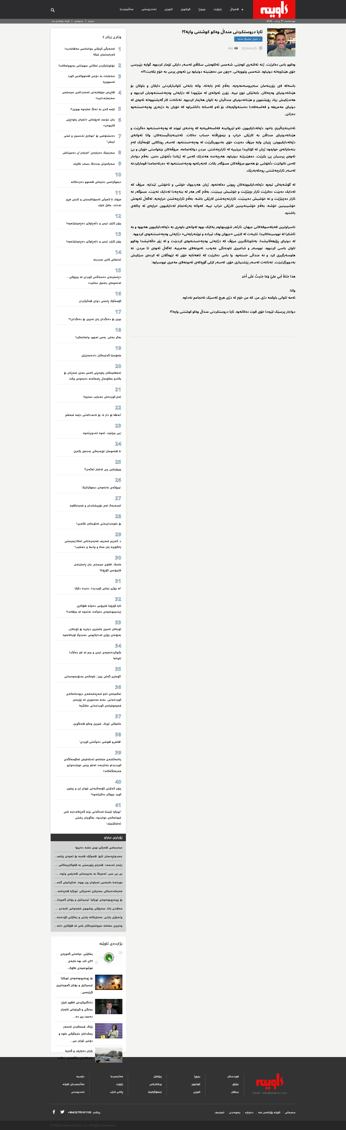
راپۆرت (217, 9)
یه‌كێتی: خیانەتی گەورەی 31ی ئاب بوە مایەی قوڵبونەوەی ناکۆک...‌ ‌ (76, 961)
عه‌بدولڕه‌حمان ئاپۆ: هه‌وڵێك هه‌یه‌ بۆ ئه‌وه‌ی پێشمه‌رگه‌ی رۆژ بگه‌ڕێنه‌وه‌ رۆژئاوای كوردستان (63, 856)
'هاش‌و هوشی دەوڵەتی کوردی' (100, 742)
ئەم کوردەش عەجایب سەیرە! (102, 396)
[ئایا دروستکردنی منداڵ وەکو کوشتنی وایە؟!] (281, 42)
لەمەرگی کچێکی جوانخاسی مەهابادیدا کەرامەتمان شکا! (90, 51)
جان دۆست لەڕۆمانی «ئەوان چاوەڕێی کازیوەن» (90, 122)
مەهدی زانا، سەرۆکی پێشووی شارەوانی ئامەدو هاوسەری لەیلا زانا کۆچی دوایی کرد (66, 908)
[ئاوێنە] (274, 9)
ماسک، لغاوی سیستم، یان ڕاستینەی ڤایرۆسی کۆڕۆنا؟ (97, 567)
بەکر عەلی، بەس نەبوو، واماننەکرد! (98, 337)
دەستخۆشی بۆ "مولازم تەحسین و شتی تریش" (89, 138)
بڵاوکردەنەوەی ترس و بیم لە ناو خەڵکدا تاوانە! (95, 655)
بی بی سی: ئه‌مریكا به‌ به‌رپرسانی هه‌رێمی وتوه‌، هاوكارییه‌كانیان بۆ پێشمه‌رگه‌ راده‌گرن (65, 873)
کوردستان (233, 1076)
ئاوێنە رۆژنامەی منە (60, 21)
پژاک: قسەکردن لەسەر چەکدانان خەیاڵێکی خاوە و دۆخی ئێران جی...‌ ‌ (76, 1033)
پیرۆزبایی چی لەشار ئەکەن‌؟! (102, 469)
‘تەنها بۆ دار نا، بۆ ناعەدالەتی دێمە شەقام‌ (93, 415)
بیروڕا (201, 9)
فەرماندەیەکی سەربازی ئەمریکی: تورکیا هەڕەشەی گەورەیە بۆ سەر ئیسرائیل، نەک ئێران (64, 891)
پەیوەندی (78, 21)
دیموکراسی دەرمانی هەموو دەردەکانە (96, 182)
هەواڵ (234, 9)
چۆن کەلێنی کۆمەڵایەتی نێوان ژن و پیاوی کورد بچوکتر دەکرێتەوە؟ (94, 791)
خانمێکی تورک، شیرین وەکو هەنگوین (97, 723)
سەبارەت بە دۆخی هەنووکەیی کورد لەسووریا (91, 79)
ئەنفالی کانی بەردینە (107, 259)
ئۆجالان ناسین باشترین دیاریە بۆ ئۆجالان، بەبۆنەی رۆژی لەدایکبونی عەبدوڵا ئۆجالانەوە (92, 632)
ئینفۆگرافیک (155, 1092)
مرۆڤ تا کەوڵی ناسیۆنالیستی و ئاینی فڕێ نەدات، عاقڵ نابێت (93, 202)
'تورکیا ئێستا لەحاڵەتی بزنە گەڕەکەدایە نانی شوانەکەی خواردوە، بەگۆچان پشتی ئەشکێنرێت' (92, 817)
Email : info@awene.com (270, 1093)
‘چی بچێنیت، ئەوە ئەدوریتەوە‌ (102, 433)
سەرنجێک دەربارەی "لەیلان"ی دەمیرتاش (89, 152)
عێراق (235, 1084)
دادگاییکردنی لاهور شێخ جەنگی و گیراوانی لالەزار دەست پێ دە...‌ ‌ (77, 1009)
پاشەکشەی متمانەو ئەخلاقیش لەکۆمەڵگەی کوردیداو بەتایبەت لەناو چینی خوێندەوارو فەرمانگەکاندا (92, 765)
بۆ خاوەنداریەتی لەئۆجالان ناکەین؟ (98, 523)
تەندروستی (149, 9)
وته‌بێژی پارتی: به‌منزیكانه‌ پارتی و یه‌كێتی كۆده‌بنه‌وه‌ (87, 917)
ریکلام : (84, 1112)
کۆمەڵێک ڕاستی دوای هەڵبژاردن (100, 301)
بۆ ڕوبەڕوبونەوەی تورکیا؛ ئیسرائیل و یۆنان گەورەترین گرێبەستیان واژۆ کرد (73, 899)
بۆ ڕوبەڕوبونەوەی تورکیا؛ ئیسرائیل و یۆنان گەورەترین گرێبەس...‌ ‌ (74, 985)
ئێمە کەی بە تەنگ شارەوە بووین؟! (92, 109)
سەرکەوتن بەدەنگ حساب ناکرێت (94, 163)
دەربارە (91, 21)
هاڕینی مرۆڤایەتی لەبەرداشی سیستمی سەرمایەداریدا (88, 95)
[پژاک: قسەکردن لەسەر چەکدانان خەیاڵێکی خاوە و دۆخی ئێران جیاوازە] (108, 1030)
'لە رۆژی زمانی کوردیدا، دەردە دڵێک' (97, 588)
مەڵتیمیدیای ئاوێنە (73, 1084)
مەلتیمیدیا (117, 1076)
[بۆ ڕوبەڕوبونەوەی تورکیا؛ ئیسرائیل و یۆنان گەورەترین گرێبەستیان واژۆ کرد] (108, 982)
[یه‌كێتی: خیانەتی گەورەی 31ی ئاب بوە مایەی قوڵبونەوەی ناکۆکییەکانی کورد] (108, 958)
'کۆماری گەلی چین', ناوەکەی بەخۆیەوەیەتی (92, 676)
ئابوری (169, 9)
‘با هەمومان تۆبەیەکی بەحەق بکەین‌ (97, 451)
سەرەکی (290, 1112)
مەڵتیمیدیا (126, 9)
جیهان (235, 1092)
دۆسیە (80, 1076)
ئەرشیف (219, 1112)
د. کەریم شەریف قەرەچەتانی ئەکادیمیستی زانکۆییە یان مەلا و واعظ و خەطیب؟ (92, 544)
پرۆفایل (157, 1076)
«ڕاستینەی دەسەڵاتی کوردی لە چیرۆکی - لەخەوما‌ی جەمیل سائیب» (94, 280)
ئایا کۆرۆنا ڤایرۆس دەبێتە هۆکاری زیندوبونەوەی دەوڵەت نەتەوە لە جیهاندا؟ (93, 608)
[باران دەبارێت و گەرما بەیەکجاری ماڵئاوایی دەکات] (108, 1055)
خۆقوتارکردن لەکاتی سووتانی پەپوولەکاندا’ (86, 65)
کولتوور (185, 9)
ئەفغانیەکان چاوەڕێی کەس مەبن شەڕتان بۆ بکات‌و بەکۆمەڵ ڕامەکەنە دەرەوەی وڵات (92, 375)
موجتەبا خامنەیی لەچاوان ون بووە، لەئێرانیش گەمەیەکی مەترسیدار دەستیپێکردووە (67, 882)
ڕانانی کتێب (116, 1092)
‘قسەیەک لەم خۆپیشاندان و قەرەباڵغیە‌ (95, 505)
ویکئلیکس (155, 1084)
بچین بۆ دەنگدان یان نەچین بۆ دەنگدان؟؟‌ (94, 319)
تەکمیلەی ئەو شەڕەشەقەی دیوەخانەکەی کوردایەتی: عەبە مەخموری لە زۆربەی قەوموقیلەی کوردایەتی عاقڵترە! (93, 700)
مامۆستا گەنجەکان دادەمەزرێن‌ (101, 355)
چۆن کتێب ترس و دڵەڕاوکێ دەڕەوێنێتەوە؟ (93, 223)
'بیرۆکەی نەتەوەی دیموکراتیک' (101, 487)
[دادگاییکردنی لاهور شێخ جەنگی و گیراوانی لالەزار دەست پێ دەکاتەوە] (108, 1006)
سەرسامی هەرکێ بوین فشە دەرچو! (98, 847)
